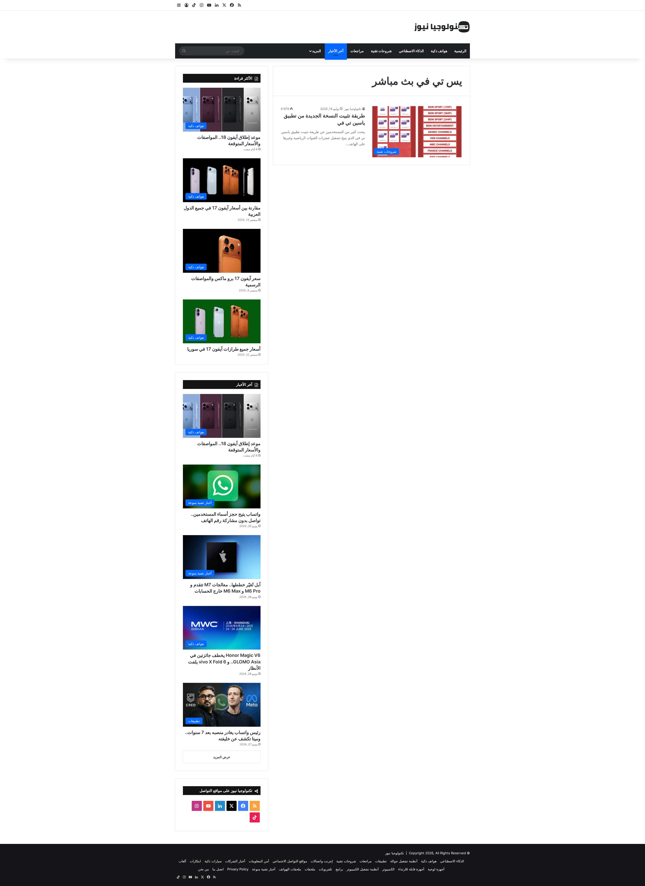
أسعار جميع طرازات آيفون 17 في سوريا (224, 349)
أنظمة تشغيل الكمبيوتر (363, 869)
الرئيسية (460, 51)
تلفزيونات (325, 869)
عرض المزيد (221, 757)
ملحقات (310, 869)
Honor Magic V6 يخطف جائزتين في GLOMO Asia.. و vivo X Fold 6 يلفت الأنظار (224, 661)
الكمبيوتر (388, 869)
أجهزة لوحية (436, 869)
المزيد (316, 51)
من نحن (203, 869)
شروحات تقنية (381, 51)
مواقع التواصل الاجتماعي (290, 861)
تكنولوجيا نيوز (352, 109)
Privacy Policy (237, 869)
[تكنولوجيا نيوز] (442, 27)
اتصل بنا (218, 869)
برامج (339, 869)
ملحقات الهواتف (290, 869)
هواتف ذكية (439, 51)
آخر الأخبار (335, 51)
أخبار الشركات (235, 861)
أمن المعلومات (259, 861)
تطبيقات (381, 861)
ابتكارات (195, 861)
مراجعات (357, 51)
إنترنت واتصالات (322, 861)
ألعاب (182, 861)
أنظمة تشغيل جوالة (403, 861)
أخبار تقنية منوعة (263, 869)
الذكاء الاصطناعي (411, 51)
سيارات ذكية (213, 861)
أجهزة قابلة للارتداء (411, 869)
